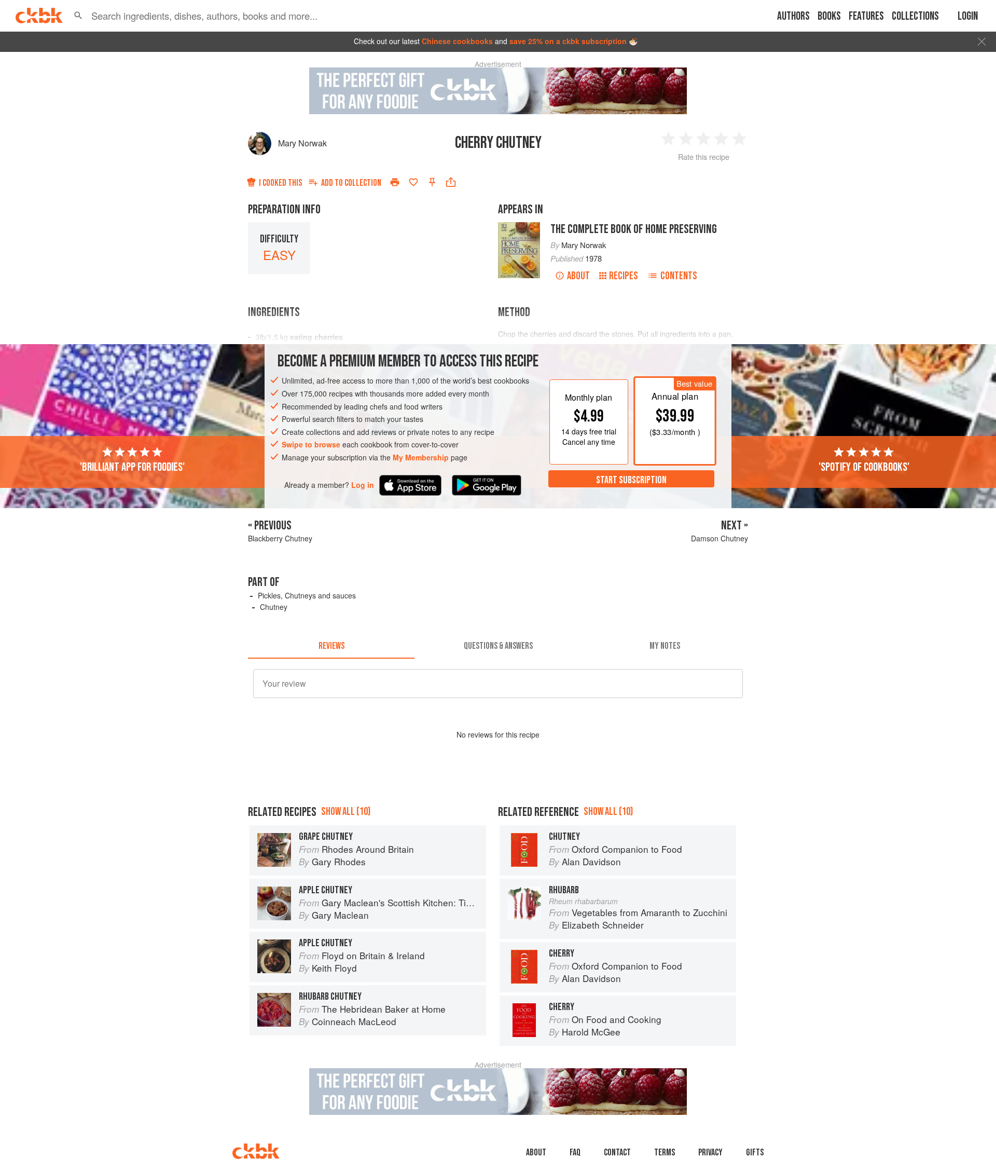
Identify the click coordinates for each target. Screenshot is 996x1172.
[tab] (331, 646)
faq (575, 1152)
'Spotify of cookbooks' (864, 466)
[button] (78, 15)
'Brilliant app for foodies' (132, 466)
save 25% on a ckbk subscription (568, 41)
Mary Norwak (302, 143)
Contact (617, 1152)
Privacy (710, 1152)
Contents (678, 275)
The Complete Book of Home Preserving (633, 229)
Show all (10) (345, 811)
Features (866, 16)
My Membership (421, 457)
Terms (664, 1152)
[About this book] (519, 227)
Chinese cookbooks (457, 41)
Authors (793, 16)
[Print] (394, 182)
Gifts (755, 1152)
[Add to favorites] (413, 182)
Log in (362, 484)
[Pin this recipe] (432, 182)
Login (968, 16)
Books (829, 16)
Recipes (623, 275)
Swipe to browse (311, 444)
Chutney (273, 607)
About (578, 275)
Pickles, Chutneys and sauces (307, 595)
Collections (915, 16)
